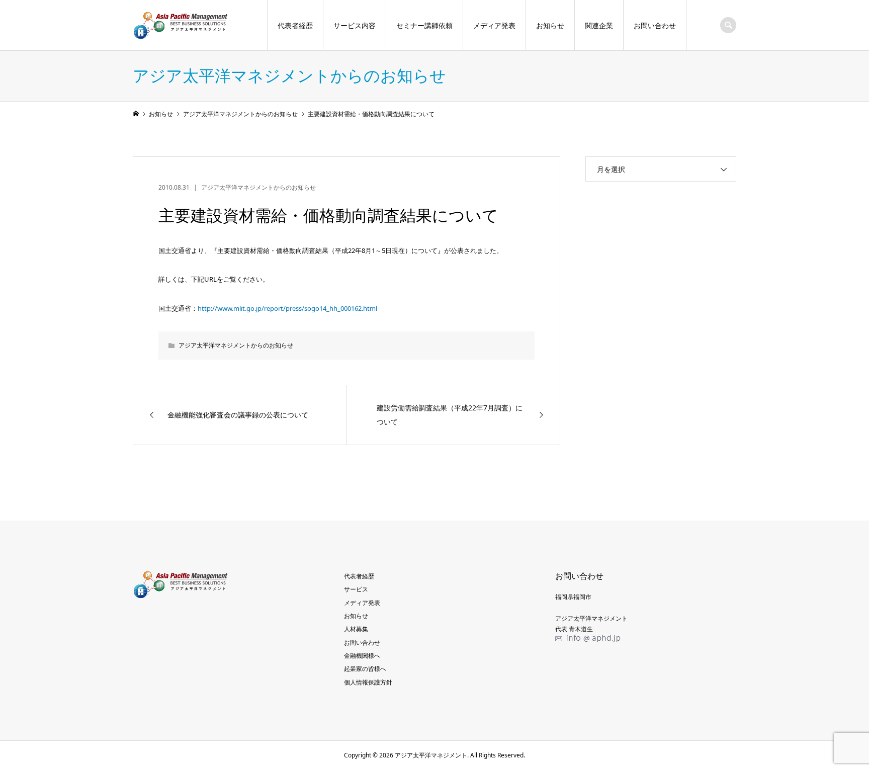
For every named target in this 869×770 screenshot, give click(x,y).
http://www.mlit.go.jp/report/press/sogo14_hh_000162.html (287, 308)
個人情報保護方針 (368, 682)
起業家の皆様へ (365, 668)
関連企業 (599, 25)
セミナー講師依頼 (424, 25)
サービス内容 (354, 25)
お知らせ (550, 25)
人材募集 (356, 629)
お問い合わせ (655, 25)
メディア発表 (494, 25)
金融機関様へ (362, 655)
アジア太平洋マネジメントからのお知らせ (258, 187)
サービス (356, 589)
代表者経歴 (295, 25)
